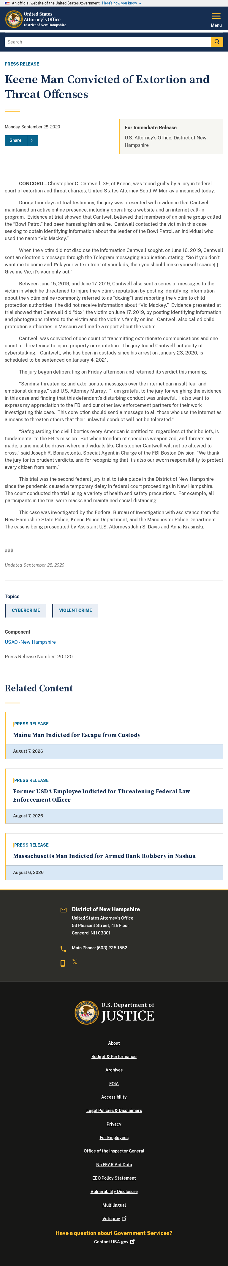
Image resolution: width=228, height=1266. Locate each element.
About (114, 1043)
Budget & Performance (114, 1056)
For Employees (114, 1137)
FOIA (114, 1083)
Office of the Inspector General (114, 1151)
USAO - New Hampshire (30, 642)
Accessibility (114, 1097)
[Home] (36, 26)
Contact (111, 1241)
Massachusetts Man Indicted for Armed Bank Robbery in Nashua (104, 856)
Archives (114, 1070)
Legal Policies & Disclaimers (114, 1110)
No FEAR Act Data (114, 1164)
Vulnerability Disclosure (114, 1191)
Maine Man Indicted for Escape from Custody (76, 735)
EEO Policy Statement (114, 1178)
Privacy (114, 1124)
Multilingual (114, 1205)
